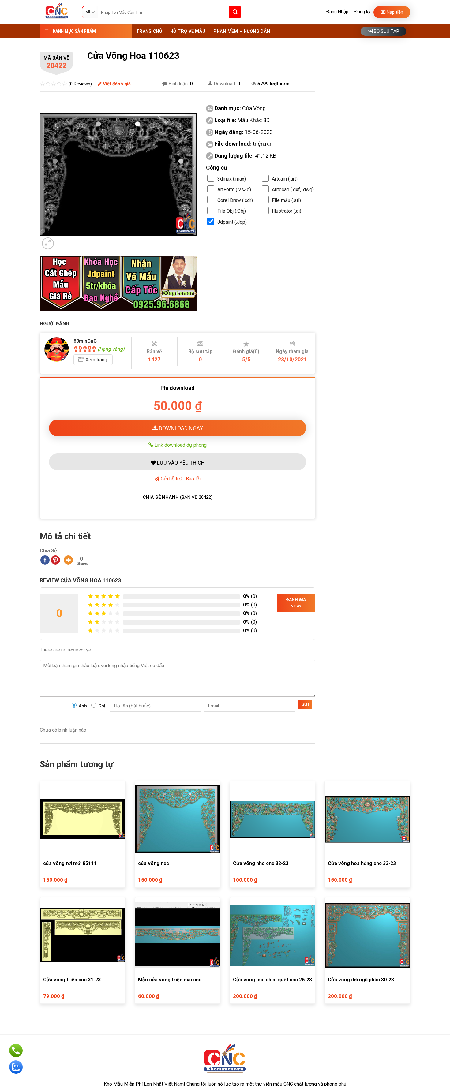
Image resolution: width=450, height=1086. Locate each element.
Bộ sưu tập (386, 31)
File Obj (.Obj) (231, 211)
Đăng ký (362, 11)
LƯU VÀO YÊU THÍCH (180, 463)
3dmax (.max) (231, 179)
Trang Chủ (149, 31)
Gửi (305, 704)
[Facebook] (45, 560)
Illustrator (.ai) (286, 211)
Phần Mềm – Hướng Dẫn (241, 31)
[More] (68, 560)
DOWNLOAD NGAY (180, 428)
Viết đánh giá (116, 84)
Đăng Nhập (337, 11)
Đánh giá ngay (296, 602)
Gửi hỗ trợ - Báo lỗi (180, 479)
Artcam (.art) (285, 179)
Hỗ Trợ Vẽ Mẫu (188, 31)
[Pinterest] (55, 560)
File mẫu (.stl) (286, 200)
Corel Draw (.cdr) (235, 200)
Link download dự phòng (180, 444)
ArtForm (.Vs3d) (234, 189)
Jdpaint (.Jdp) (232, 222)
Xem (96, 360)
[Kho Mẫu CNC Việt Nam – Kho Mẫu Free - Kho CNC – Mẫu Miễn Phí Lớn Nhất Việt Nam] (56, 12)
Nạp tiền (394, 12)
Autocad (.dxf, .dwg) (293, 189)
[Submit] (235, 12)
